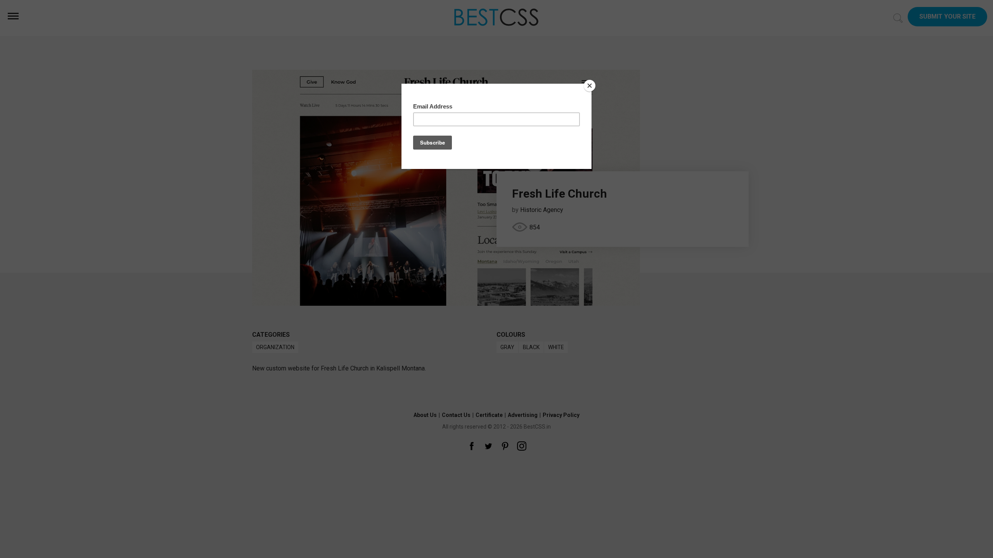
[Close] (589, 85)
